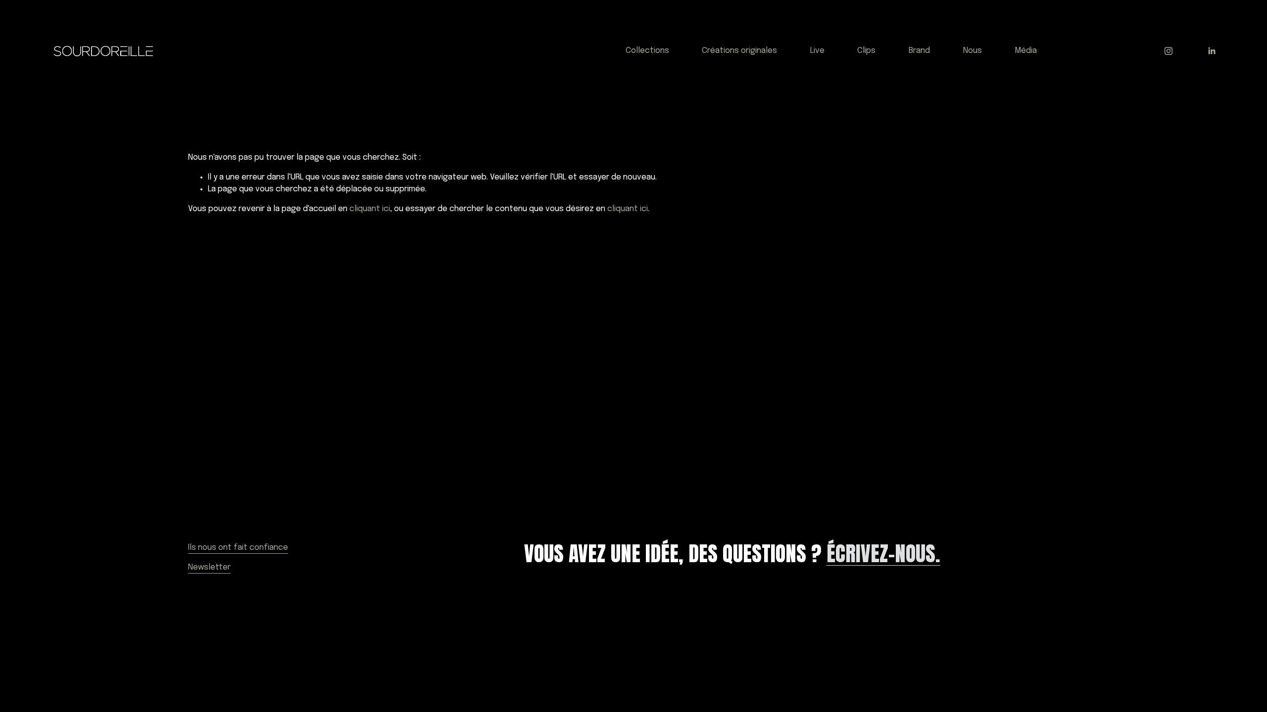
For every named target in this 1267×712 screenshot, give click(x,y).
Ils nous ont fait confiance (238, 547)
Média (1026, 50)
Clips (866, 50)
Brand (919, 50)
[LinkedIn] (1212, 51)
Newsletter (209, 567)
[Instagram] (1168, 51)
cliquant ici (369, 209)
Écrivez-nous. (883, 554)
